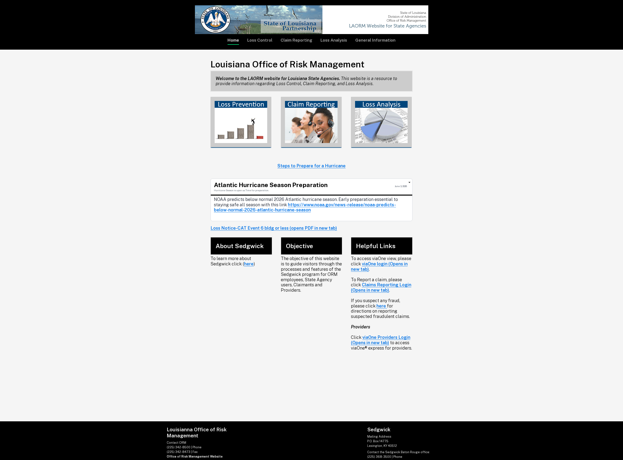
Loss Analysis (334, 40)
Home (233, 40)
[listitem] (311, 200)
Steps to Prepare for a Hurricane (311, 165)
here (249, 263)
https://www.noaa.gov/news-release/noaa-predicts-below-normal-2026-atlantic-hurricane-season (305, 207)
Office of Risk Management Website (195, 456)
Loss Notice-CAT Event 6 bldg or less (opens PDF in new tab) (274, 228)
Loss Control (259, 40)
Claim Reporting (296, 40)
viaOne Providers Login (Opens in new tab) (380, 340)
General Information (375, 40)
